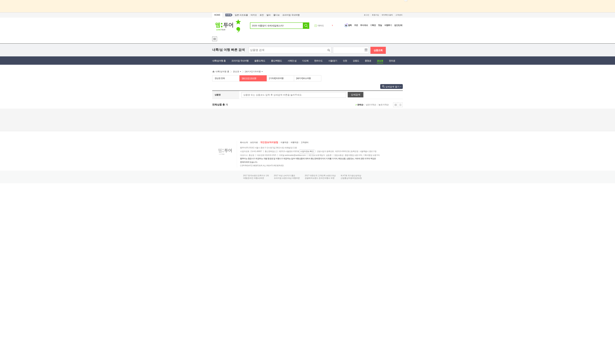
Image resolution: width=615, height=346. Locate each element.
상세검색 (389, 86)
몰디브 (276, 15)
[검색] (306, 25)
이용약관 (284, 142)
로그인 (366, 15)
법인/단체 (398, 25)
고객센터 (398, 15)
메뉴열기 (214, 39)
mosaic (395, 104)
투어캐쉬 (364, 25)
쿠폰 (356, 25)
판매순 (360, 104)
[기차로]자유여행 (276, 78)
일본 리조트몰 (241, 15)
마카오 (254, 15)
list (400, 104)
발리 (268, 15)
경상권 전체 (220, 78)
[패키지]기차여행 (253, 71)
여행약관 (294, 142)
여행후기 (388, 25)
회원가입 (375, 15)
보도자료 (254, 142)
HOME (217, 15)
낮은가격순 (371, 104)
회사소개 (244, 142)
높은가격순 (383, 104)
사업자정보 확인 (307, 151)
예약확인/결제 (387, 15)
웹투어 (228, 26)
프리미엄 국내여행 (291, 15)
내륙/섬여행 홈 (222, 71)
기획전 (373, 25)
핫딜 (380, 25)
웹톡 (350, 25)
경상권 (236, 71)
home (213, 72)
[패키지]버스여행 (303, 78)
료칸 (262, 15)
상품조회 (378, 50)
